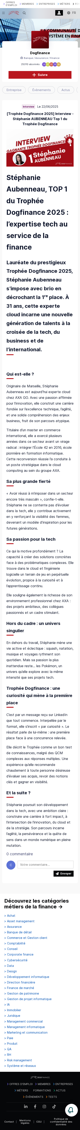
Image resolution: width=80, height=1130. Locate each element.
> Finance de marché (19, 988)
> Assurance (13, 926)
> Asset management (19, 921)
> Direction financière (19, 982)
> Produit (10, 1043)
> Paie (8, 1038)
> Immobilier (12, 1010)
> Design (10, 971)
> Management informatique (24, 1027)
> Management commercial (23, 1021)
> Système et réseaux (20, 1066)
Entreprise (14, 90)
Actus (65, 90)
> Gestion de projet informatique (28, 999)
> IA (7, 1004)
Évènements (41, 90)
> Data (9, 965)
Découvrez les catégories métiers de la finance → (36, 904)
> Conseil (10, 949)
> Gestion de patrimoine (21, 993)
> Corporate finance (18, 954)
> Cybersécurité (16, 960)
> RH (7, 1054)
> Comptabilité (14, 943)
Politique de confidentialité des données (61, 1121)
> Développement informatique (26, 977)
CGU (39, 1121)
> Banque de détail (18, 932)
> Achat (9, 915)
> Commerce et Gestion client (25, 938)
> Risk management (18, 1060)
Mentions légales (25, 1122)
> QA (7, 1049)
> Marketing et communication (26, 1032)
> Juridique (12, 1015)
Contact (9, 1121)
